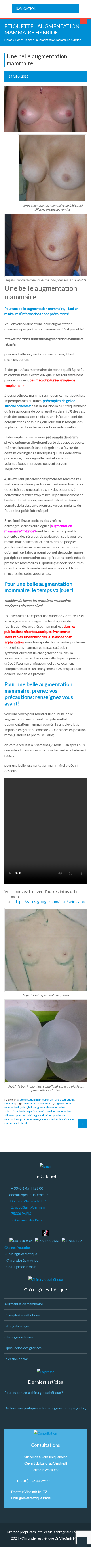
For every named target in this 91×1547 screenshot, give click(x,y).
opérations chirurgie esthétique (33, 1115)
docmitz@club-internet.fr (28, 1194)
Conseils (9, 1103)
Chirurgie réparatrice (22, 1260)
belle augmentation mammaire (46, 1107)
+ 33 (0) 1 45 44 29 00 (33, 1480)
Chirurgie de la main (21, 1266)
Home (8, 40)
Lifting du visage (16, 1326)
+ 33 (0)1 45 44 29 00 (27, 1188)
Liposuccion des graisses (23, 1348)
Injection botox (16, 1359)
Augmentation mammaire (23, 1304)
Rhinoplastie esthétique (22, 1315)
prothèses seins (29, 1119)
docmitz (41, 1111)
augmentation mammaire (33, 1099)
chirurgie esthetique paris (19, 1111)
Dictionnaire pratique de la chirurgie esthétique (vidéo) (45, 1408)
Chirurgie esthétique (62, 1099)
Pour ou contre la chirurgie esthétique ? (33, 1392)
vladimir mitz (21, 1123)
